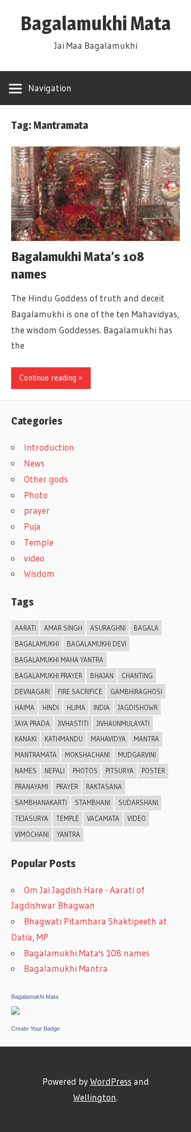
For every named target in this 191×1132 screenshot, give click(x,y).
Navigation (50, 87)
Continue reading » (51, 378)
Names (26, 770)
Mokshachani (87, 754)
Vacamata (103, 818)
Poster (153, 770)
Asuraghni (108, 628)
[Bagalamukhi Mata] (15, 1011)
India (101, 707)
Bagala (146, 628)
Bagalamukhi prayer (48, 675)
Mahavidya (108, 738)
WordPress (111, 1081)
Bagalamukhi (37, 644)
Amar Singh (63, 628)
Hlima (76, 707)
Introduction (49, 447)
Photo (36, 494)
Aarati (25, 628)
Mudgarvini (137, 754)
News (34, 463)
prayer (37, 510)
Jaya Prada (32, 723)
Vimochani (32, 834)
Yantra (68, 834)
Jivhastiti (73, 723)
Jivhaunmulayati (123, 723)
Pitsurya (120, 770)
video (34, 558)
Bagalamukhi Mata (96, 23)
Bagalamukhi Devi (96, 644)
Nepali (55, 770)
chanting (137, 675)
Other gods (46, 479)
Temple (39, 542)
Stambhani (92, 802)
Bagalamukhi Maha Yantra (59, 659)
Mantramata (36, 754)
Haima (24, 707)
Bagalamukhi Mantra (66, 968)
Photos (85, 770)
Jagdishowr (138, 707)
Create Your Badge (35, 1028)
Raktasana (104, 786)
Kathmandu (64, 738)
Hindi (50, 707)
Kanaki (26, 738)
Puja (32, 526)
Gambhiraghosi (136, 691)
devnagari (32, 691)
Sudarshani (138, 802)
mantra (146, 738)
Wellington (94, 1097)
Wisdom (39, 573)
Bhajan (102, 675)
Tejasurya (31, 818)
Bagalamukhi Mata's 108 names (87, 952)
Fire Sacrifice (80, 691)
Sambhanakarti (41, 802)
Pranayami (31, 786)
